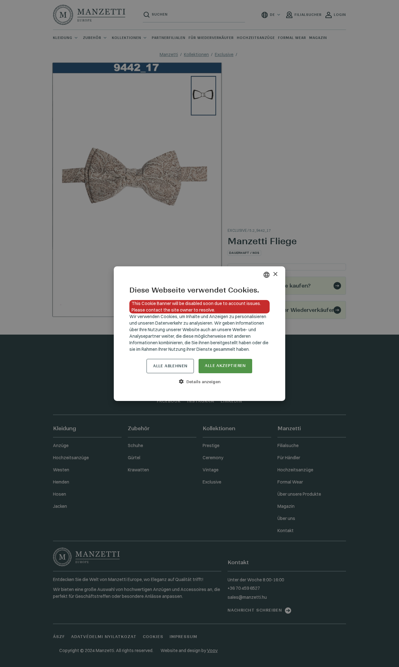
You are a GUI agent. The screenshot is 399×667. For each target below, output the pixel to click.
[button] (199, 381)
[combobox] (266, 275)
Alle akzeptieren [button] (225, 365)
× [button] (275, 274)
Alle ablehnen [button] (170, 366)
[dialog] (199, 333)
